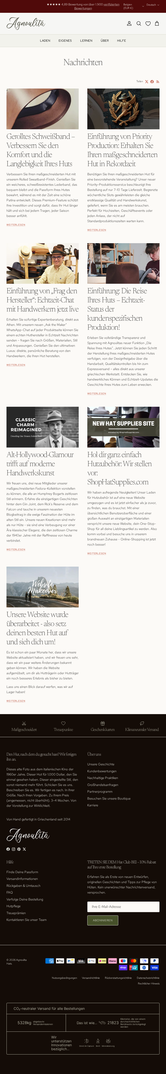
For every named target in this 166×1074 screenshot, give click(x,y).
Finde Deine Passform (22, 872)
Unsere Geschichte (100, 764)
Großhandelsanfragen (102, 785)
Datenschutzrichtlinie (148, 978)
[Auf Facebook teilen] (152, 81)
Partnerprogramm (99, 791)
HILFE (121, 41)
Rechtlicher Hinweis (149, 983)
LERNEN (86, 41)
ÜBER (105, 41)
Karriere (92, 805)
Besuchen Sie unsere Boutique (109, 798)
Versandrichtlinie (91, 978)
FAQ (9, 892)
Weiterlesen (15, 224)
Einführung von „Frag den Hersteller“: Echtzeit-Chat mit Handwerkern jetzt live (42, 300)
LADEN (45, 41)
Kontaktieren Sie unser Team (26, 920)
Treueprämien (16, 913)
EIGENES (65, 41)
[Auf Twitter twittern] (146, 81)
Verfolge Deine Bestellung (24, 899)
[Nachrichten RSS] (158, 81)
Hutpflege (13, 906)
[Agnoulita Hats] (25, 23)
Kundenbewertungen (102, 771)
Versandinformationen (22, 879)
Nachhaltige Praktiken (102, 778)
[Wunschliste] (149, 23)
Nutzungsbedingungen (64, 978)
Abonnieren (103, 920)
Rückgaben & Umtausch (23, 886)
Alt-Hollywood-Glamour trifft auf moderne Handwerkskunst (39, 464)
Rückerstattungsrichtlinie (118, 978)
